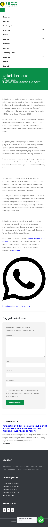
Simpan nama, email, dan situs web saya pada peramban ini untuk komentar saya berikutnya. (22, 393)
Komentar (10, 336)
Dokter (6, 21)
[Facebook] (4, 510)
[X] (8, 510)
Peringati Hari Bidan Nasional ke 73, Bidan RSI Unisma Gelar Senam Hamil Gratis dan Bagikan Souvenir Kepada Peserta (24, 428)
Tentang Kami (9, 26)
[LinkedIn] (12, 510)
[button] (43, 29)
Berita (5, 35)
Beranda (6, 17)
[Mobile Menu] (2, 10)
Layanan (6, 30)
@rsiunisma (15, 250)
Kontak (6, 39)
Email (9, 371)
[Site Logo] (9, 4)
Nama (9, 361)
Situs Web (10, 380)
